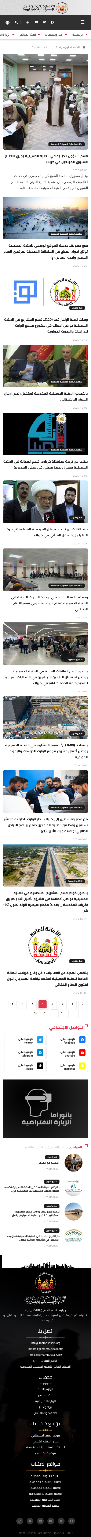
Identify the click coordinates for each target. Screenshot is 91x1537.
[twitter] (44, 22)
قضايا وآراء (52, 1157)
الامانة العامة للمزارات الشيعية (45, 1447)
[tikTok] (19, 1521)
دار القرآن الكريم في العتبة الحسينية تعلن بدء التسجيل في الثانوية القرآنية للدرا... (33, 1238)
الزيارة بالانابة (46, 1389)
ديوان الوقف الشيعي (46, 1441)
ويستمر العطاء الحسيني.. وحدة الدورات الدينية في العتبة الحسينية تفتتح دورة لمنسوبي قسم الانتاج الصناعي (49, 603)
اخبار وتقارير (77, 308)
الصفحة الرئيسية (69, 47)
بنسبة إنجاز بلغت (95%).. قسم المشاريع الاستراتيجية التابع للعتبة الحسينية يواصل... (34, 1213)
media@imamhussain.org (45, 1354)
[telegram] (40, 1521)
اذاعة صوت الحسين (45, 1413)
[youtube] (36, 22)
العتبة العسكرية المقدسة (45, 1493)
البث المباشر (45, 1395)
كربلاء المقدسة (41, 47)
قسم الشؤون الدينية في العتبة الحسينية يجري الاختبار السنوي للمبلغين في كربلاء (46, 159)
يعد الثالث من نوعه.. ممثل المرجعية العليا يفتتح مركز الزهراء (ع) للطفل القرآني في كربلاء (46, 532)
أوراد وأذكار (45, 1407)
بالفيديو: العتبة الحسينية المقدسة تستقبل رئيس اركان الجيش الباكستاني (46, 396)
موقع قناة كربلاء (45, 1453)
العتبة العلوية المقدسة (45, 1476)
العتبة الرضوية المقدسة (45, 1487)
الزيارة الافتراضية (45, 1401)
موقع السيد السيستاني (45, 1435)
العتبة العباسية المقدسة (45, 1499)
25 (45, 1013)
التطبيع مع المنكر (49, 1162)
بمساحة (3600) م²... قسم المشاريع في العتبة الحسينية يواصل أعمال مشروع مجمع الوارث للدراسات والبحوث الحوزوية (46, 751)
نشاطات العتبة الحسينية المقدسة (67, 144)
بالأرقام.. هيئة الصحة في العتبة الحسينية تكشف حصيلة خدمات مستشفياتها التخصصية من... (31, 1189)
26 (35, 1013)
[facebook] (52, 22)
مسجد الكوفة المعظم (45, 1505)
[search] (16, 22)
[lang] (7, 22)
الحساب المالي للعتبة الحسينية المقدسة (45, 1366)
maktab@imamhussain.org (45, 1348)
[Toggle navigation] (82, 22)
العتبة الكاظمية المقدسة (45, 1482)
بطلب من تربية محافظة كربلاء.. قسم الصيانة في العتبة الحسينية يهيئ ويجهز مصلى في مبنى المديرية (45, 464)
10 (62, 1013)
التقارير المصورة (75, 659)
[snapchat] (30, 1521)
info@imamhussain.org (45, 1343)
